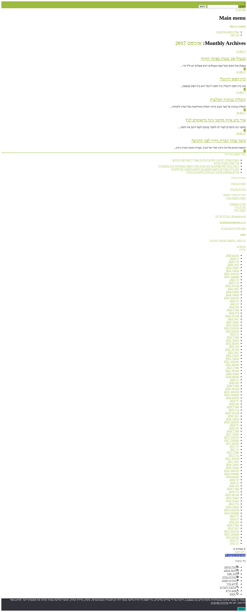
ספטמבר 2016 (231, 473)
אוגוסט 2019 (232, 397)
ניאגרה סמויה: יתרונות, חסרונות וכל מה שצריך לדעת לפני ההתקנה (205, 160)
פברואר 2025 (232, 285)
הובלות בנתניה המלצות (228, 99)
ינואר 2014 (233, 528)
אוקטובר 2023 (231, 328)
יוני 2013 (234, 543)
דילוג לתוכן (240, 552)
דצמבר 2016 (232, 464)
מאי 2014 (234, 522)
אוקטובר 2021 (231, 361)
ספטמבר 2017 (231, 440)
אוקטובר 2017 (231, 437)
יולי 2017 (234, 446)
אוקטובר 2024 (231, 297)
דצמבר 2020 (232, 373)
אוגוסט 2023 (232, 331)
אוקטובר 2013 (231, 531)
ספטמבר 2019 (231, 394)
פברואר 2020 (232, 388)
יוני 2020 (234, 379)
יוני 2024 (234, 303)
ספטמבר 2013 (231, 534)
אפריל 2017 (233, 452)
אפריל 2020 (233, 385)
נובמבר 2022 (232, 340)
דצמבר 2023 (232, 322)
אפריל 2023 (233, 337)
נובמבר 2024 (232, 294)
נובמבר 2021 (232, 358)
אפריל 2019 (233, 406)
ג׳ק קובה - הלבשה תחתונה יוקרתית (228, 240)
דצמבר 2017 (232, 434)
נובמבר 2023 (232, 325)
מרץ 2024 (234, 312)
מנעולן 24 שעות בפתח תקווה (223, 58)
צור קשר (234, 35)
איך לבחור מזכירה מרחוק (226, 163)
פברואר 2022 (232, 349)
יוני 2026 (234, 258)
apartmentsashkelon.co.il (233, 222)
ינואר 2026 (233, 264)
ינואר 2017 (233, 461)
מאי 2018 (234, 428)
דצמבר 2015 (232, 497)
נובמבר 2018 (232, 419)
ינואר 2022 (233, 352)
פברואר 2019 (232, 412)
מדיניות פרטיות (238, 189)
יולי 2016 (234, 479)
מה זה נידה (240, 207)
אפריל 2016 (233, 488)
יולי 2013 (234, 540)
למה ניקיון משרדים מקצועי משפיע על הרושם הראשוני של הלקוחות (205, 169)
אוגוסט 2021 (232, 364)
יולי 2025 (234, 279)
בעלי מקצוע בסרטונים (228, 31)
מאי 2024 (234, 306)
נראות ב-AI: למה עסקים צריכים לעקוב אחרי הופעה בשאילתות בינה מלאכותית (199, 166)
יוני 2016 (234, 482)
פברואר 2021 (232, 370)
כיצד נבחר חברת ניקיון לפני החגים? (218, 140)
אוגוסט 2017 (232, 443)
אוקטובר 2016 (231, 470)
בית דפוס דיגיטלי (233, 79)
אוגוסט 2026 (232, 255)
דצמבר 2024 (232, 291)
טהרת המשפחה (238, 204)
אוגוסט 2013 (232, 537)
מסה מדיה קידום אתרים (233, 228)
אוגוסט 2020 (232, 376)
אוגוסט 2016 (232, 476)
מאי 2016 (234, 485)
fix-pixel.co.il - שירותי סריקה (230, 216)
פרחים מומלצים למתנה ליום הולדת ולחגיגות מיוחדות (212, 172)
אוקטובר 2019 (231, 391)
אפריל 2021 (233, 367)
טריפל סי (241, 246)
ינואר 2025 (233, 288)
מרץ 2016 (234, 491)
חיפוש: (242, 6)
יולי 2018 (234, 425)
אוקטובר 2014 (231, 509)
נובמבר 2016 (232, 467)
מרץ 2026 (234, 261)
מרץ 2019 (234, 409)
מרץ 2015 (234, 503)
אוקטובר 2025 (231, 273)
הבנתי (241, 609)
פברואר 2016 (232, 494)
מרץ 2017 (234, 455)
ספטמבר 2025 (231, 276)
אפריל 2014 (233, 525)
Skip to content (238, 26)
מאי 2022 (234, 346)
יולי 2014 (234, 516)
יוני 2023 (234, 334)
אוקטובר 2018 (231, 422)
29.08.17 (241, 112)
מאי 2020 (234, 382)
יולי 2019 (234, 400)
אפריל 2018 (233, 431)
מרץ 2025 (234, 282)
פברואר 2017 (232, 458)
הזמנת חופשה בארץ (235, 198)
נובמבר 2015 (232, 500)
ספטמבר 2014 (231, 512)
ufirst (243, 234)
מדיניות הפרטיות (219, 602)
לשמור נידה (240, 210)
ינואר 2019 (233, 416)
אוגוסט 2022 (232, 343)
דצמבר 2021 (232, 355)
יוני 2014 (234, 519)
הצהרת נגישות (238, 183)
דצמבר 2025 (232, 267)
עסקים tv (241, 9)
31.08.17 (241, 51)
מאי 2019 (234, 403)
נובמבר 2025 (232, 270)
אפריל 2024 (233, 309)
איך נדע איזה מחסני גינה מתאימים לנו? (215, 120)
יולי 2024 (234, 300)
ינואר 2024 (233, 319)
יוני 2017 (234, 449)
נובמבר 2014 (232, 506)
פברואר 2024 (232, 316)
